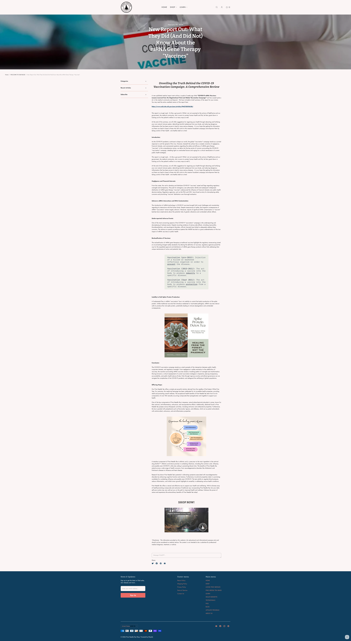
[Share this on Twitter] (153, 563)
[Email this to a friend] (165, 563)
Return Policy (181, 580)
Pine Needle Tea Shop (133, 637)
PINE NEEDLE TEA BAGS (214, 590)
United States (128, 626)
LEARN (183, 7)
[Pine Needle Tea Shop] (126, 7)
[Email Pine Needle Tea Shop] (216, 626)
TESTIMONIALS (210, 600)
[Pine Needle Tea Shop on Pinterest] (228, 626)
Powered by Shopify (147, 637)
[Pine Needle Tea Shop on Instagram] (224, 626)
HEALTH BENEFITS (211, 597)
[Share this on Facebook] (157, 563)
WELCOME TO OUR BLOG (17, 75)
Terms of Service (182, 590)
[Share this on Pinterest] (161, 563)
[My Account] (221, 7)
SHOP (172, 7)
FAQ (207, 603)
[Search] (216, 7)
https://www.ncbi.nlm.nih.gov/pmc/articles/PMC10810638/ (172, 106)
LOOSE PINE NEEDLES (213, 587)
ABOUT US (209, 613)
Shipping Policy (182, 584)
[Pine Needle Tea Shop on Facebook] (220, 626)
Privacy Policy (181, 587)
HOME (164, 7)
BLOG (207, 607)
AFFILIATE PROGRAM (212, 610)
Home (6, 75)
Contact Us (180, 594)
